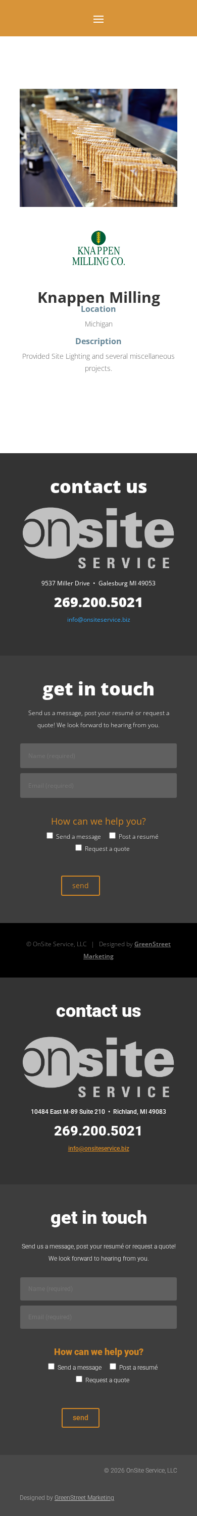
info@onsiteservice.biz (98, 619)
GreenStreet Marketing (84, 1497)
